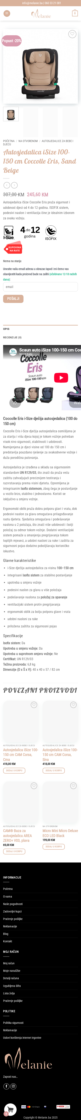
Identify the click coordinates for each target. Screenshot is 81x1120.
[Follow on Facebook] (6, 1086)
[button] (7, 13)
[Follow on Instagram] (13, 1086)
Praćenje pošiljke (13, 919)
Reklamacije (10, 926)
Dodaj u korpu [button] (14, 770)
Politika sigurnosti (13, 1023)
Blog (5, 934)
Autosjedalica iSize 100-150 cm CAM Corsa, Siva (60, 755)
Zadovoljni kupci (12, 911)
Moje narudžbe (11, 971)
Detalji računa (11, 978)
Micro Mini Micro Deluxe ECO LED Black (60, 833)
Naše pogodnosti (13, 904)
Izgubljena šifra (12, 986)
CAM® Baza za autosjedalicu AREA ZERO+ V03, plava (17, 835)
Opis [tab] (6, 328)
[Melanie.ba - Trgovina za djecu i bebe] (41, 13)
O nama (7, 896)
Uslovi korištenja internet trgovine (22, 1038)
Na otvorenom (28, 141)
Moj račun (9, 963)
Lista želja (9, 993)
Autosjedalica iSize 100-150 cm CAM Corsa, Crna (20, 755)
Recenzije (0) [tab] (12, 337)
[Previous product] (14, 185)
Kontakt (7, 941)
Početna (9, 141)
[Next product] (7, 185)
